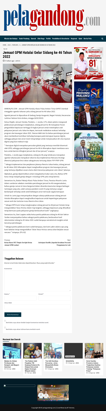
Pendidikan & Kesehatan (60, 39)
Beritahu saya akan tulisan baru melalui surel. (23, 329)
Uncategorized (70, 356)
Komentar (8, 268)
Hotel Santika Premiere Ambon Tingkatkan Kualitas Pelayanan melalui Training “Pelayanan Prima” (93, 366)
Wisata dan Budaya (10, 39)
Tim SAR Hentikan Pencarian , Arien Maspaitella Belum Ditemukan (51, 364)
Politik (48, 39)
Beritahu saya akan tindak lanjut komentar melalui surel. (27, 322)
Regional (74, 39)
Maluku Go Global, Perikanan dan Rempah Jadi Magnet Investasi (11, 364)
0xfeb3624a (70, 361)
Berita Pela (88, 39)
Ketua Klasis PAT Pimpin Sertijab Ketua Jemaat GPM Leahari (18, 242)
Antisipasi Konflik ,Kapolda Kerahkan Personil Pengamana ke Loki (54, 242)
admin (17, 61)
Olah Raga (41, 39)
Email (41, 294)
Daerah (33, 39)
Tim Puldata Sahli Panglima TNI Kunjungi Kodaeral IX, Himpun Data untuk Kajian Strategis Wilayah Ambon (32, 366)
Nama (7, 294)
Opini (80, 39)
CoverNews (60, 408)
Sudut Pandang (24, 39)
